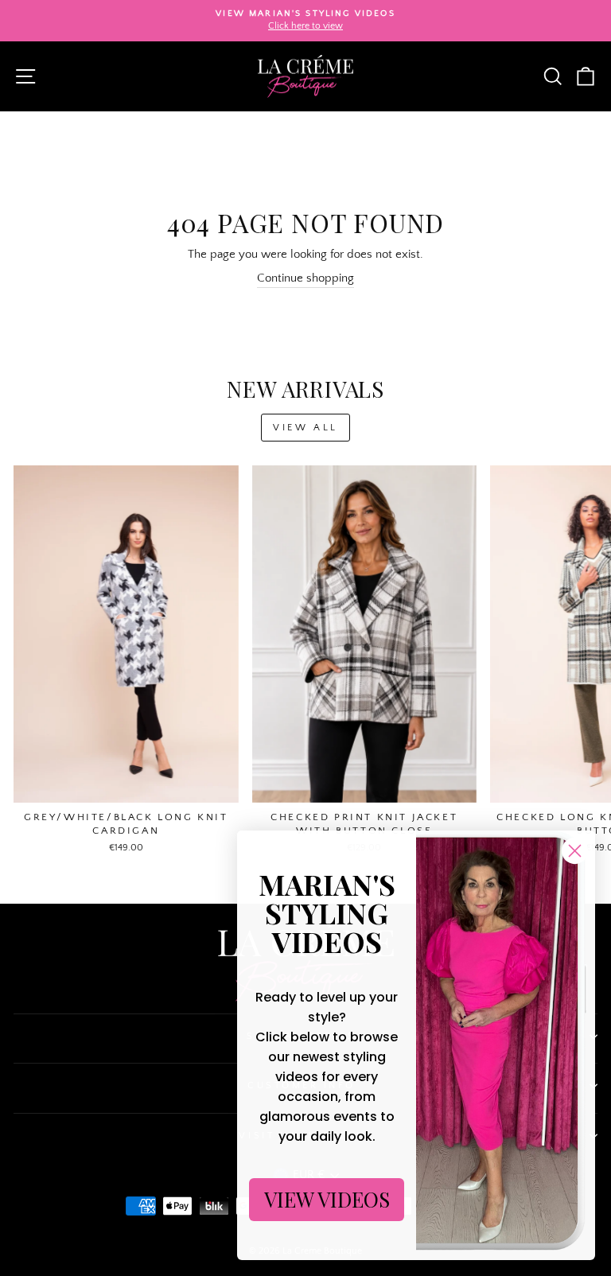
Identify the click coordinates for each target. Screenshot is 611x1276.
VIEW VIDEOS (327, 1199)
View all (305, 427)
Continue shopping (305, 278)
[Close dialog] (575, 851)
